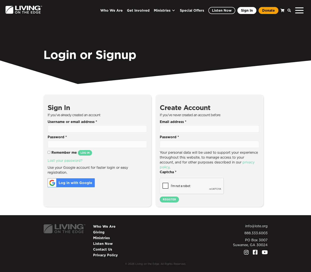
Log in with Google (75, 182)
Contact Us (102, 249)
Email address (173, 121)
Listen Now (103, 243)
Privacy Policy (105, 255)
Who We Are (104, 226)
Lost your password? (65, 160)
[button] (288, 10)
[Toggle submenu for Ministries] (173, 10)
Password (57, 137)
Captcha (168, 172)
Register (169, 199)
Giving (99, 232)
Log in (84, 153)
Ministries (101, 238)
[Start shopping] (281, 10)
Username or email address (72, 121)
